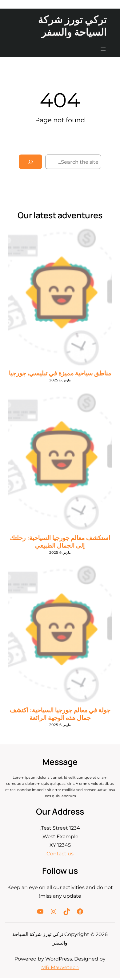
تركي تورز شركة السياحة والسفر (72, 25)
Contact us (60, 854)
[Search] (30, 162)
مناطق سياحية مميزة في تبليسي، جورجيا (60, 373)
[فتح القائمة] (103, 49)
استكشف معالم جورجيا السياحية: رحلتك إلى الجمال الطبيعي (60, 541)
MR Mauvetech (60, 967)
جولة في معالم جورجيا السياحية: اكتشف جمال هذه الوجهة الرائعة (60, 714)
